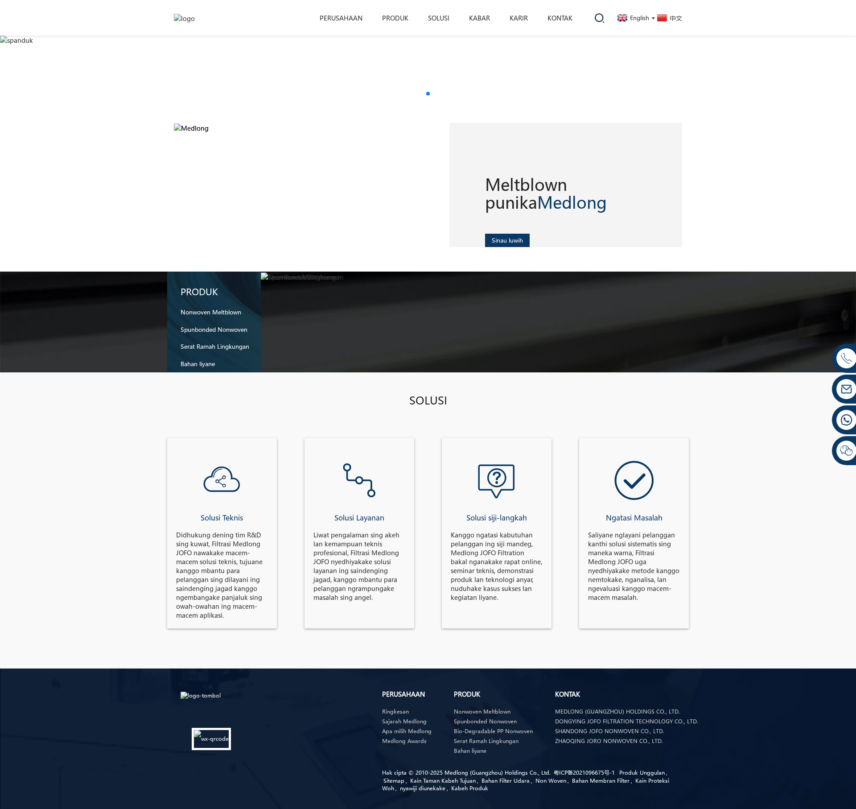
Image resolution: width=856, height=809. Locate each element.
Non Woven (550, 780)
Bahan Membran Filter (601, 780)
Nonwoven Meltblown (211, 312)
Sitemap (393, 780)
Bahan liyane (198, 364)
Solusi (438, 17)
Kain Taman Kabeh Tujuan (443, 780)
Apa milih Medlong (407, 731)
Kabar (479, 17)
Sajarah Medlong (404, 721)
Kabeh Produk (469, 788)
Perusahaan (341, 17)
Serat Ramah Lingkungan (215, 347)
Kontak (559, 17)
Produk (395, 17)
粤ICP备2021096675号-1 (584, 772)
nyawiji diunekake (422, 788)
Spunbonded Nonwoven (214, 330)
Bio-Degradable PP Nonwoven (493, 731)
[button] (428, 93)
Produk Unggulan (642, 772)
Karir (519, 17)
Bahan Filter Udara (506, 780)
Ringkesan (395, 711)
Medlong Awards (404, 741)
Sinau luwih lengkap (507, 241)
